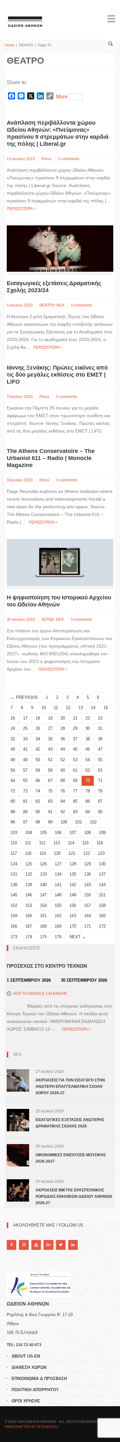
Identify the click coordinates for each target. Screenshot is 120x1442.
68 (62, 780)
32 (13, 739)
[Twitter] (61, 1245)
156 (72, 905)
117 (14, 853)
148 (58, 894)
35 (50, 739)
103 (14, 832)
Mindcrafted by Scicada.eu (31, 1427)
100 (63, 822)
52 (62, 759)
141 (58, 884)
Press (47, 159)
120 (57, 853)
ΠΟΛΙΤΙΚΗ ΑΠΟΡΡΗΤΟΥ (35, 1389)
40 (13, 749)
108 (87, 832)
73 (25, 791)
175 (43, 936)
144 (102, 884)
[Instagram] (23, 1245)
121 (71, 853)
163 (72, 915)
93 (75, 811)
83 (50, 801)
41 (25, 749)
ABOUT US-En (26, 1356)
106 (58, 832)
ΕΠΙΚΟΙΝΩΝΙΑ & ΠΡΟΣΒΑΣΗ (39, 1378)
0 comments (68, 159)
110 (14, 842)
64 (13, 780)
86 (87, 801)
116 (100, 842)
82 (38, 801)
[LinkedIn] (73, 1245)
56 (13, 770)
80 (13, 801)
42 (38, 749)
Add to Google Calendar (40, 993)
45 (75, 749)
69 (75, 780)
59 (50, 770)
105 (43, 832)
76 (62, 791)
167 (28, 926)
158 (102, 905)
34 (38, 739)
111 (28, 842)
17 (25, 718)
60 (62, 770)
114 (71, 842)
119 (42, 853)
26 (38, 728)
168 (43, 926)
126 (43, 863)
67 (50, 780)
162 (58, 915)
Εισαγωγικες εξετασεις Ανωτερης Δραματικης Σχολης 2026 (70, 1123)
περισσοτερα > (21, 209)
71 (100, 780)
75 (50, 791)
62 (87, 770)
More (62, 96)
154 (43, 905)
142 (72, 884)
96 (13, 822)
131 (14, 874)
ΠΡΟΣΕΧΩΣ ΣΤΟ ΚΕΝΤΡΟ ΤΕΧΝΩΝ (47, 966)
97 (25, 822)
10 (43, 707)
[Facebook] (11, 1245)
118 (28, 853)
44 (62, 749)
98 (38, 822)
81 (25, 801)
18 (38, 718)
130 (102, 863)
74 (38, 791)
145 (14, 894)
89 (25, 811)
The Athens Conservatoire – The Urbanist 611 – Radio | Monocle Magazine (51, 458)
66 (38, 780)
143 (87, 884)
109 (102, 832)
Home (9, 45)
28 (62, 728)
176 (58, 936)
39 (100, 739)
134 (58, 874)
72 (13, 791)
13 (80, 707)
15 (105, 707)
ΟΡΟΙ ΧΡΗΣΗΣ (26, 1401)
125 (28, 863)
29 (75, 728)
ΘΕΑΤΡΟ (47, 305)
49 (25, 759)
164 (87, 915)
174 (28, 936)
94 (87, 811)
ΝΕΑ (60, 305)
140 (43, 884)
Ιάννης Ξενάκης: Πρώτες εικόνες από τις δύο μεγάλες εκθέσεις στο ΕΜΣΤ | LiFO (57, 374)
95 (100, 811)
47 (100, 749)
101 (78, 822)
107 (72, 832)
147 (43, 894)
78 (87, 791)
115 (85, 842)
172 (102, 926)
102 (93, 822)
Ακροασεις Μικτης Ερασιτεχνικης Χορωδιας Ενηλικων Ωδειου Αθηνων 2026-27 (74, 1196)
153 (28, 905)
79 (100, 791)
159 (14, 915)
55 (100, 759)
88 (13, 811)
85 (75, 801)
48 (13, 759)
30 (87, 728)
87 (100, 801)
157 (87, 905)
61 (75, 770)
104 (28, 832)
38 (87, 739)
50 (38, 759)
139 (28, 884)
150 (87, 894)
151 (102, 894)
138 (14, 884)
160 (28, 915)
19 (50, 718)
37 (75, 739)
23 (100, 718)
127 (58, 863)
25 (25, 728)
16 (13, 718)
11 (56, 707)
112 (42, 842)
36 (62, 739)
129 (87, 863)
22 (87, 718)
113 (56, 842)
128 (72, 863)
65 (25, 780)
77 (75, 791)
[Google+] (48, 1245)
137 (102, 874)
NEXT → (77, 936)
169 (58, 926)
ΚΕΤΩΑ (48, 619)
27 (50, 728)
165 (102, 915)
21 (75, 718)
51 (50, 759)
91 (50, 811)
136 (87, 874)
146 (28, 894)
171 (87, 926)
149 (72, 894)
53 (75, 759)
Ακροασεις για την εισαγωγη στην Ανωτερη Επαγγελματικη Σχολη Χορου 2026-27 (70, 1086)
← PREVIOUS (24, 697)
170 (72, 926)
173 (14, 936)
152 (14, 905)
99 (50, 822)
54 (87, 759)
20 (62, 718)
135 (72, 874)
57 (25, 770)
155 (58, 905)
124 (14, 863)
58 (38, 770)
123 (101, 853)
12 (68, 707)
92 (62, 811)
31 (100, 728)
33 (25, 739)
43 (50, 749)
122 (86, 853)
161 (43, 915)
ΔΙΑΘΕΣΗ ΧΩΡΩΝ (29, 1367)
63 (100, 770)
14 (93, 707)
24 (13, 728)
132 (28, 874)
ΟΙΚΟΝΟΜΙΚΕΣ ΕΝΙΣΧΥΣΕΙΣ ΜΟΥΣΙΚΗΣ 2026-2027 (71, 1158)
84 (62, 801)
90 (38, 811)
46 (87, 749)
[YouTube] (36, 1245)
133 (43, 874)
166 (14, 926)
